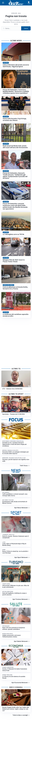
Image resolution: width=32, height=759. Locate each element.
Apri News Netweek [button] (21, 508)
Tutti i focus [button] (24, 465)
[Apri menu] (3, 2)
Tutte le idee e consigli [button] (20, 715)
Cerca (26, 28)
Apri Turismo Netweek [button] (20, 599)
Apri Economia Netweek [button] (20, 682)
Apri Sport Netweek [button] (21, 557)
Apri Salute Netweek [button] (21, 641)
